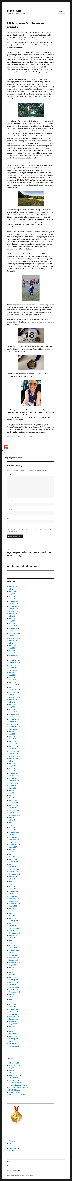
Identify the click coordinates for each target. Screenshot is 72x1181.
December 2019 (14, 778)
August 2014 (13, 935)
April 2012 (12, 1004)
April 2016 (12, 886)
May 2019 (12, 795)
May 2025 (12, 621)
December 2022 (14, 690)
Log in (11, 1143)
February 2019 (14, 803)
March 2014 (13, 948)
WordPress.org (14, 1151)
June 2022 (12, 704)
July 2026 (12, 589)
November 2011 (14, 1016)
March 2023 (13, 682)
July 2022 (12, 702)
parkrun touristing (13, 1170)
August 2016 (13, 876)
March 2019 (13, 800)
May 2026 (12, 594)
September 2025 (14, 611)
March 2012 (13, 1007)
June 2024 (12, 645)
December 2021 (14, 719)
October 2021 (13, 724)
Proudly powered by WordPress (24, 1176)
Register (12, 1141)
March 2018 (13, 830)
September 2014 (14, 933)
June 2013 (12, 970)
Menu (61, 12)
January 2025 (13, 631)
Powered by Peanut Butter (18, 1085)
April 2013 (12, 975)
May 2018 (12, 825)
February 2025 (14, 628)
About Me (10, 1166)
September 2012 (14, 992)
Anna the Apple (14, 1065)
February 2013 (14, 980)
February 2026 (14, 601)
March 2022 (13, 712)
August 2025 (13, 613)
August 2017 (13, 847)
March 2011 (13, 1036)
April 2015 (12, 916)
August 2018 (13, 817)
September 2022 (14, 697)
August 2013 (13, 965)
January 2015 (13, 923)
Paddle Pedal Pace (15, 1083)
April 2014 (12, 945)
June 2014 (12, 940)
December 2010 (14, 1043)
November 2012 (14, 987)
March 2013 (13, 977)
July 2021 (12, 731)
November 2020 (14, 751)
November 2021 (14, 722)
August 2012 (13, 994)
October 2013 (13, 960)
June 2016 (12, 881)
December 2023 (14, 660)
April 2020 (12, 768)
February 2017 (13, 862)
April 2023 (12, 680)
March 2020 (13, 771)
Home (9, 1161)
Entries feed (13, 1146)
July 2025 (12, 616)
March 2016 (13, 889)
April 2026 (12, 596)
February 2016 (14, 891)
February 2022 (14, 714)
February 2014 (14, 950)
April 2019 (12, 798)
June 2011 (12, 1029)
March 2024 (13, 653)
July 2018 (12, 820)
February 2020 (14, 773)
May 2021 (12, 736)
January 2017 (13, 864)
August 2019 (13, 788)
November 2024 (14, 633)
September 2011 (14, 1021)
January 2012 (13, 1012)
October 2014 (13, 930)
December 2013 (14, 955)
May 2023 (12, 677)
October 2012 (13, 989)
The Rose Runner (15, 1092)
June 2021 (12, 734)
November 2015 (14, 898)
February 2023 (14, 685)
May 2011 (12, 1031)
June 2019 (12, 793)
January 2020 (13, 776)
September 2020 (14, 756)
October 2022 (13, 695)
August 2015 (13, 906)
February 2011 (13, 1039)
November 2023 (14, 663)
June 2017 (12, 852)
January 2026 (13, 604)
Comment (11, 474)
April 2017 (12, 857)
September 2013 (14, 962)
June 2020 (12, 763)
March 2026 (13, 599)
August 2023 (13, 670)
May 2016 (12, 884)
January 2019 (13, 805)
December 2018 (14, 808)
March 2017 (13, 859)
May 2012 (12, 1002)
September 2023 (14, 668)
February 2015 (13, 921)
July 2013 (12, 967)
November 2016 (14, 869)
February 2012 (14, 1009)
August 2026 (13, 586)
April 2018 (12, 827)
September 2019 (14, 785)
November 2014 (14, 928)
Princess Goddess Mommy (18, 1087)
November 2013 (14, 957)
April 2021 (12, 739)
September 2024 (14, 638)
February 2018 (14, 832)
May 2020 (12, 766)
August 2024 (13, 640)
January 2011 (13, 1041)
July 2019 (12, 790)
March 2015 (13, 918)
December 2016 (14, 867)
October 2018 (13, 812)
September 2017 (14, 844)
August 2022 (13, 699)
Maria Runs (14, 10)
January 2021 (13, 746)
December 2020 (14, 749)
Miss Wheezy (13, 1078)
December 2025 (14, 606)
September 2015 (14, 903)
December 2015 (14, 896)
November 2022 (14, 692)
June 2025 (12, 618)
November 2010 (14, 1046)
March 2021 (13, 741)
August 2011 (13, 1024)
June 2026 (12, 591)
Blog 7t (11, 1068)
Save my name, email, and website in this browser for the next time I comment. (30, 530)
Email (9, 509)
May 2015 (12, 913)
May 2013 (12, 972)
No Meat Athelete (15, 1080)
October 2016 (13, 871)
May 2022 (12, 707)
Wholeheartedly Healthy (17, 1095)
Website (10, 518)
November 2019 (14, 781)
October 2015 (13, 901)
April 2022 (12, 709)
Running (29, 436)
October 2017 (13, 842)
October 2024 (13, 636)
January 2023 (13, 687)
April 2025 (12, 623)
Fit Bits (11, 1070)
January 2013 (13, 982)
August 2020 (13, 758)
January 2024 (13, 658)
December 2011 (14, 1014)
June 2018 (12, 822)
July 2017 (12, 849)
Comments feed (14, 1148)
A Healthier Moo (14, 1063)
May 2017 (12, 854)
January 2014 (13, 953)
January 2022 (13, 717)
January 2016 (13, 894)
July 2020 (12, 761)
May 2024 (12, 648)
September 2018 (14, 815)
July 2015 (12, 908)
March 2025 (13, 626)
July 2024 (12, 643)
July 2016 (12, 879)
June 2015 (12, 911)
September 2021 (14, 726)
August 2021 (13, 729)
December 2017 (14, 837)
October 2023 (13, 665)
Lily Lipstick (13, 1073)
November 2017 (14, 840)
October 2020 (13, 754)
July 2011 (12, 1026)
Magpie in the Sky (15, 1075)
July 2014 (12, 938)
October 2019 (13, 783)
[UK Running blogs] (30, 1115)
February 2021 (14, 744)
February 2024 (14, 655)
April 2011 (12, 1034)
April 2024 (12, 650)
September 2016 (14, 874)
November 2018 (14, 810)
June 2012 (12, 999)
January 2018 (13, 835)
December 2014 (14, 926)
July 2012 (12, 997)
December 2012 (14, 984)
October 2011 (13, 1019)
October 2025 (13, 609)
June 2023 (12, 675)
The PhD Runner (15, 1090)
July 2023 (12, 672)
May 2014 (12, 943)
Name (9, 501)
